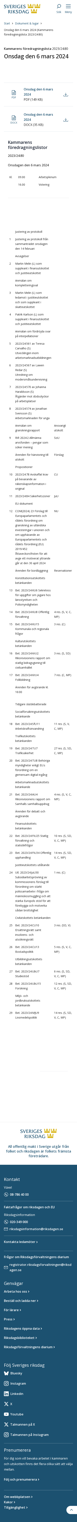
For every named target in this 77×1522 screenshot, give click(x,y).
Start (7, 23)
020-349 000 (19, 1222)
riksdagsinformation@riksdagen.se (36, 1229)
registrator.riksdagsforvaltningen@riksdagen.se (40, 1267)
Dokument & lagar (27, 23)
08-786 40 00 (19, 1194)
